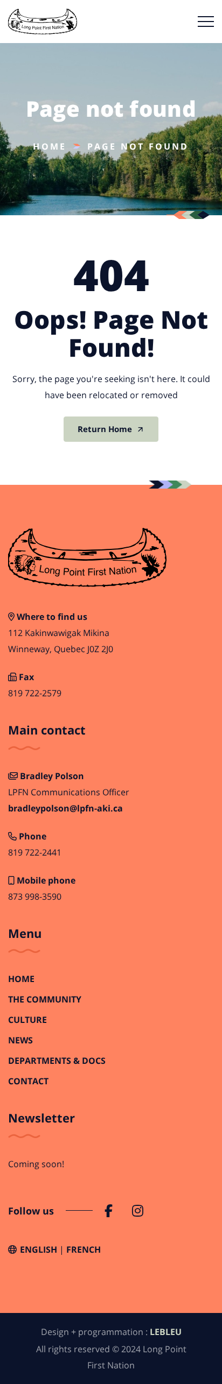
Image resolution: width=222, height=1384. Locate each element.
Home (49, 146)
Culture (27, 1020)
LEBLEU (166, 1332)
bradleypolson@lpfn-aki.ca (65, 808)
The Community (44, 999)
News (20, 1040)
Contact (28, 1081)
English (38, 1249)
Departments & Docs (57, 1061)
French (83, 1249)
